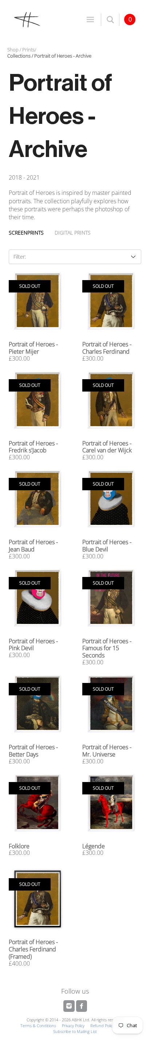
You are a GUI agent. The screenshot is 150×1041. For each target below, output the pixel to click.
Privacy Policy (73, 1025)
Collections (19, 55)
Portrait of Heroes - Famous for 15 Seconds (106, 648)
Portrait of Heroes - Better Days (33, 750)
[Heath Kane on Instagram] (69, 1006)
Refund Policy (102, 1025)
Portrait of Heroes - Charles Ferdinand (106, 347)
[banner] (42, 19)
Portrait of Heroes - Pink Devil (33, 644)
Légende (93, 846)
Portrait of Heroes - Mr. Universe (106, 750)
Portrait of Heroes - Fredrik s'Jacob (33, 447)
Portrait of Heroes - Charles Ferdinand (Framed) (33, 949)
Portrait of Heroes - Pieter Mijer (33, 347)
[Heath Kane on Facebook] (81, 1006)
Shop (13, 49)
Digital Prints (73, 232)
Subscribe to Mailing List (75, 1031)
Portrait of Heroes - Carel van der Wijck (107, 447)
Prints (28, 49)
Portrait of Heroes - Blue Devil (106, 545)
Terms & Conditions (38, 1025)
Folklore (19, 846)
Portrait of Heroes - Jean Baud (33, 545)
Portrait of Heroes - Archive (62, 55)
